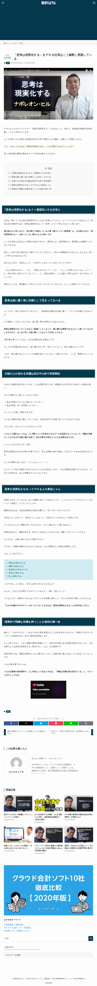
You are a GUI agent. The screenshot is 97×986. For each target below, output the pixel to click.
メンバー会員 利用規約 (76, 978)
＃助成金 (27, 928)
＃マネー (25, 931)
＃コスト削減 (15, 931)
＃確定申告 (18, 925)
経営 (8, 63)
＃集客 (7, 931)
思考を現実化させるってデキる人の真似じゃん (31, 185)
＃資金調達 (8, 925)
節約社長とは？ (18, 978)
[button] (11, 723)
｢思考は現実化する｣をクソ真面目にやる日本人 (31, 173)
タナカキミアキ (16, 772)
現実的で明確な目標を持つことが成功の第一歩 (31, 189)
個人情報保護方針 (59, 978)
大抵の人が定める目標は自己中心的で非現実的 (31, 181)
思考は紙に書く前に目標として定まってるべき (31, 177)
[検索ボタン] (94, 3)
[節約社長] (48, 3)
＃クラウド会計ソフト (13, 928)
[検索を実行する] (90, 938)
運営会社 (47, 978)
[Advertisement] (48, 23)
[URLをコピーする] (86, 723)
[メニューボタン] (3, 3)
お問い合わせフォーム (34, 978)
